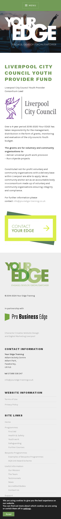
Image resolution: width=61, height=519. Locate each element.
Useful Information (14, 466)
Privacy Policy (11, 404)
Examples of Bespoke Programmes (25, 457)
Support (9, 495)
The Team (13, 474)
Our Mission (14, 470)
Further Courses (16, 447)
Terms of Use (11, 399)
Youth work (13, 439)
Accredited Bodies (17, 486)
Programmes (11, 427)
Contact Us (13, 490)
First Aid (12, 431)
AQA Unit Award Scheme (20, 461)
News (11, 482)
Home (8, 422)
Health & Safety (16, 435)
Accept (8, 514)
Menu (32, 5)
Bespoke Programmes (16, 453)
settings (27, 508)
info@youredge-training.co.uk (29, 201)
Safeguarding (14, 443)
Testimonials (14, 478)
